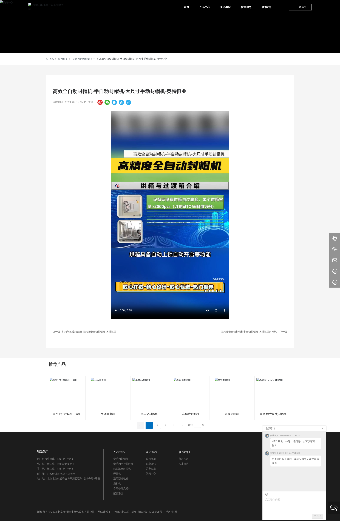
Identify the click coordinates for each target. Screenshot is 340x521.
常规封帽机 (232, 414)
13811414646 (66, 458)
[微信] (107, 102)
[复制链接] (128, 102)
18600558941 (65, 463)
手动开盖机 (108, 414)
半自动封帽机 (149, 414)
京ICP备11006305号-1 (151, 511)
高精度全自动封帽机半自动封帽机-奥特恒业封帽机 (249, 331)
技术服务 (63, 58)
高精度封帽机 (190, 414)
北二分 (125, 511)
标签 (134, 511)
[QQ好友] (114, 102)
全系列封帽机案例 (82, 58)
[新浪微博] (100, 102)
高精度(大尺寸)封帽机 (273, 414)
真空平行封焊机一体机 (67, 414)
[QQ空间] (121, 102)
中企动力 (116, 511)
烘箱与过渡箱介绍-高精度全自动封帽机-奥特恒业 (89, 331)
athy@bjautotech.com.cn (61, 473)
